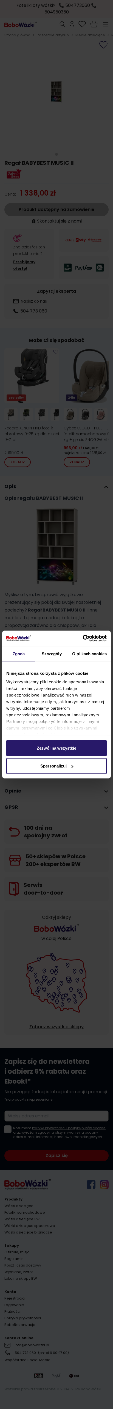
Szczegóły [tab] (52, 653)
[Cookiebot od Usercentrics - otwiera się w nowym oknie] (83, 638)
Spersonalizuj (53, 766)
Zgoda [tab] (19, 653)
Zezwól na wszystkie (56, 747)
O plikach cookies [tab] (89, 653)
